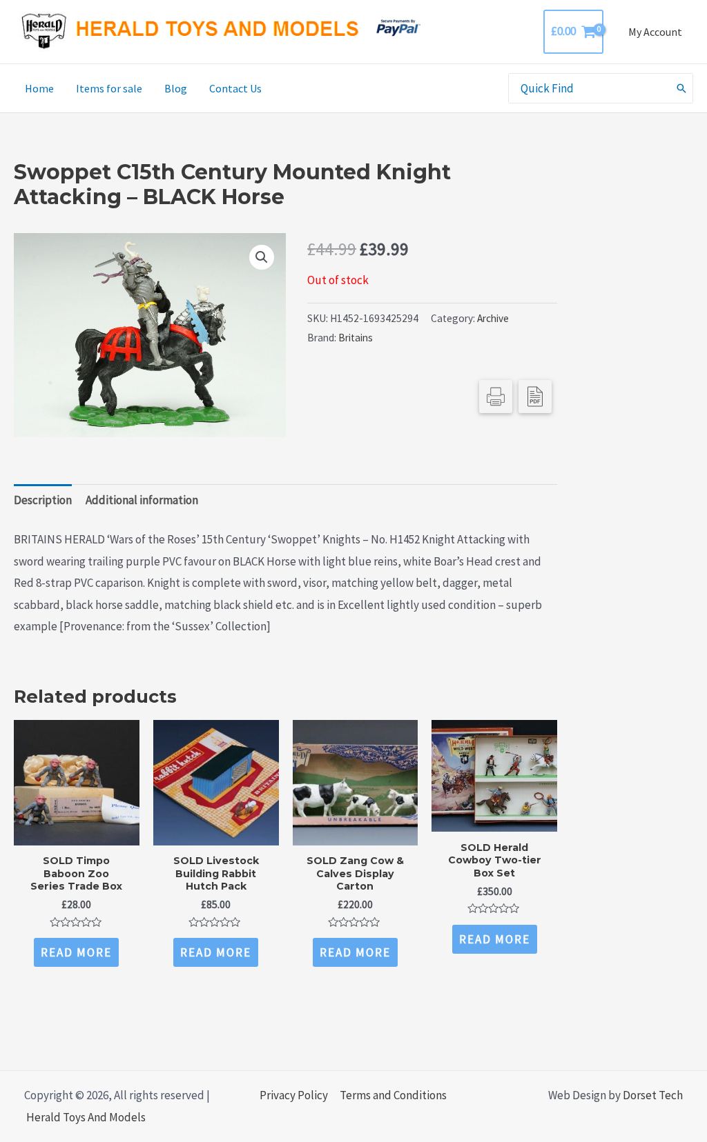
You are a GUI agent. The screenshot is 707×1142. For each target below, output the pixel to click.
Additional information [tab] (142, 500)
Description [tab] (43, 500)
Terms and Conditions (393, 1095)
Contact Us (235, 88)
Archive (493, 318)
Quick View (76, 832)
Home (39, 88)
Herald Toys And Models (86, 1117)
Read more (76, 952)
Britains (355, 337)
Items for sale (109, 88)
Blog (175, 88)
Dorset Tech (653, 1095)
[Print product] (495, 396)
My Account (655, 32)
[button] (261, 257)
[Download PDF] (535, 396)
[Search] (682, 88)
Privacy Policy (294, 1095)
